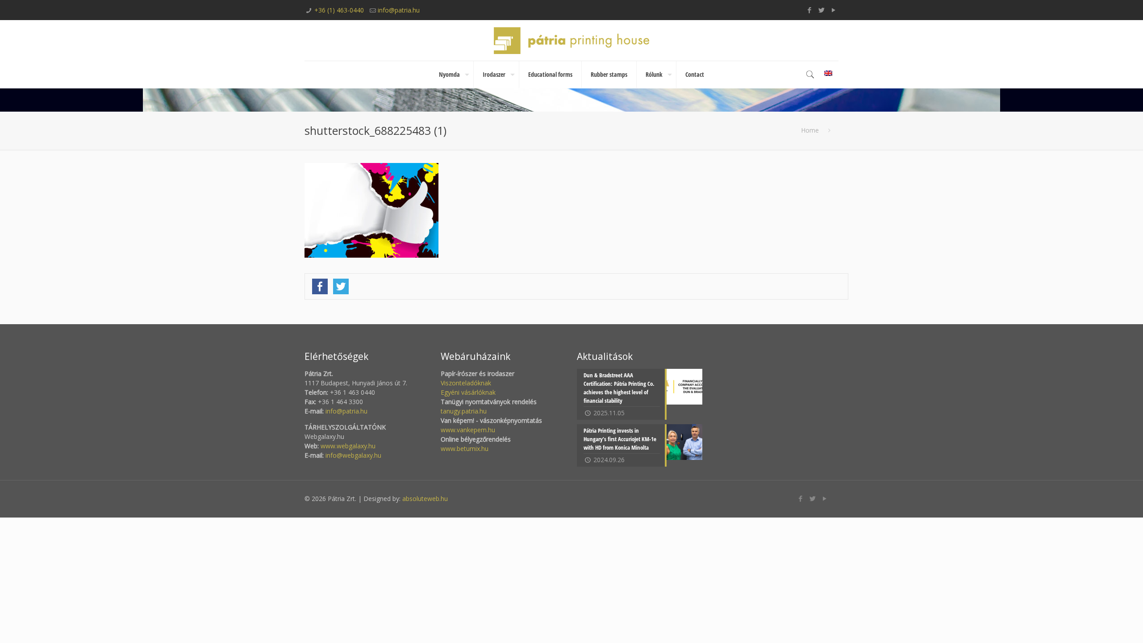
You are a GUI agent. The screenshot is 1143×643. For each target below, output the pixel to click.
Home (810, 130)
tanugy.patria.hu (464, 411)
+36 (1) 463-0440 (339, 10)
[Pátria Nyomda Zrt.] (571, 40)
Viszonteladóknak (466, 383)
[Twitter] (821, 9)
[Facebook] (809, 9)
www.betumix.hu (464, 448)
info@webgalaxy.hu (353, 455)
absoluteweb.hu (425, 498)
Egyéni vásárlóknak (468, 392)
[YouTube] (833, 9)
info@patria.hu (399, 10)
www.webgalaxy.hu (347, 446)
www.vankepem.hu (468, 430)
